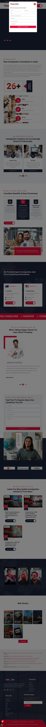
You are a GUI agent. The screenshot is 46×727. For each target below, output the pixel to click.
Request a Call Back (23, 26)
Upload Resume (13, 23)
